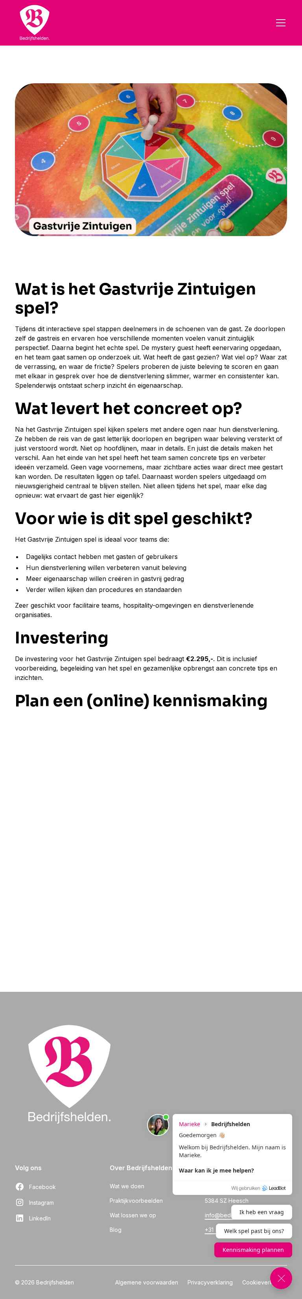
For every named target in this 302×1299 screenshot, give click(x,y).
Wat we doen (127, 1186)
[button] (279, 22)
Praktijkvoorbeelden (136, 1200)
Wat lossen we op (133, 1215)
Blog (116, 1229)
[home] (34, 22)
